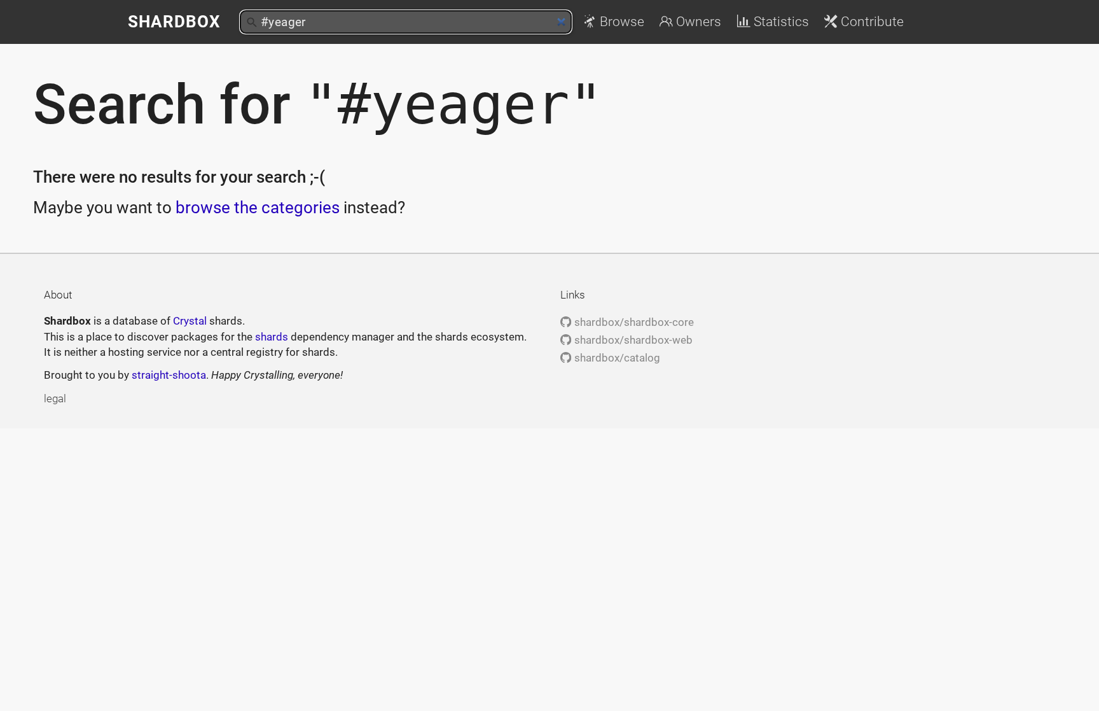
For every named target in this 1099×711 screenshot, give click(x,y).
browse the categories (258, 207)
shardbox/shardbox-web (632, 340)
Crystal (190, 320)
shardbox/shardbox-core (632, 322)
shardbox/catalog (616, 357)
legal (55, 398)
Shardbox (174, 21)
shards (271, 336)
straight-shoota (169, 375)
